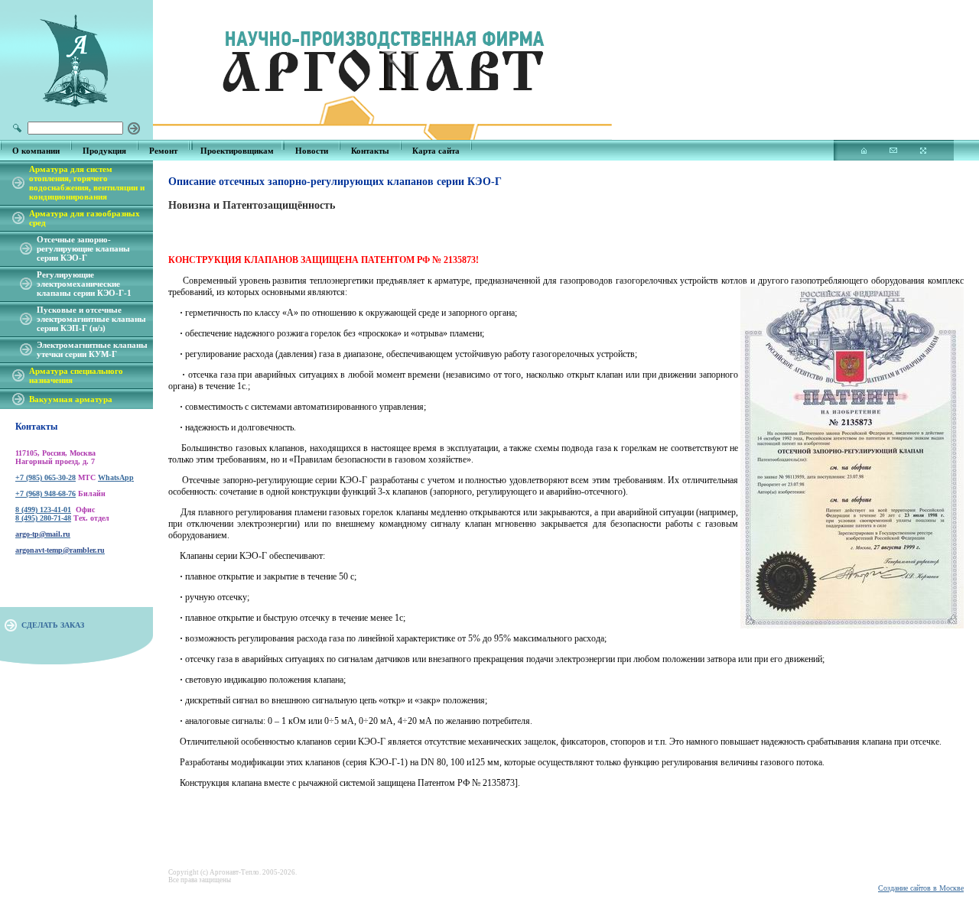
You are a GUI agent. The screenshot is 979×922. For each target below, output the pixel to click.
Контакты (370, 150)
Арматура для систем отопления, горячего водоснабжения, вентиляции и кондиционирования (87, 182)
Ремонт (163, 150)
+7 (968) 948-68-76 (45, 493)
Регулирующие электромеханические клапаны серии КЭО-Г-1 (84, 283)
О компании (36, 150)
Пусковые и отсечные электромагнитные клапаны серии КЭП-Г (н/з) (91, 319)
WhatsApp (116, 477)
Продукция (104, 150)
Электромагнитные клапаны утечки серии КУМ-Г (92, 349)
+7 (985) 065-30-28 (45, 477)
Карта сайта (436, 150)
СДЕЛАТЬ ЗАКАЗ (52, 625)
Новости (311, 150)
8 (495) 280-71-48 (43, 518)
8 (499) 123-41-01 (43, 509)
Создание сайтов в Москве (921, 888)
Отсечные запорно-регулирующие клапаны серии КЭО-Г (83, 248)
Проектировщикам (237, 150)
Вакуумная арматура (70, 399)
